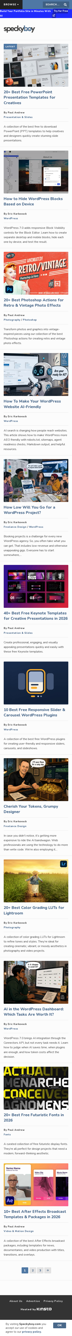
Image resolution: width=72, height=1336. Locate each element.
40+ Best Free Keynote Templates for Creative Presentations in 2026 (36, 616)
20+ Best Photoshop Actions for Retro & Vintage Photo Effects (34, 302)
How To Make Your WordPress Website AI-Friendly (32, 404)
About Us (16, 1301)
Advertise (33, 1301)
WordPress (11, 218)
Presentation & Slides (18, 117)
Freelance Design (15, 527)
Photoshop (30, 320)
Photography (12, 320)
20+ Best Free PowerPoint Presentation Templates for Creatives (29, 97)
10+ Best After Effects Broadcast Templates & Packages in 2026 (35, 1214)
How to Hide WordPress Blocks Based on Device (33, 201)
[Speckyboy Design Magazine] (19, 32)
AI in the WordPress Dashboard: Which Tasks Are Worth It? (34, 1012)
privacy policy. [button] (32, 1332)
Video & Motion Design (19, 1231)
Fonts (7, 1134)
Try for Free (61, 11)
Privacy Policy (53, 1301)
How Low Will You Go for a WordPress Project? (29, 510)
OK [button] (59, 1325)
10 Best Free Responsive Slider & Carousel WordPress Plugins (34, 712)
